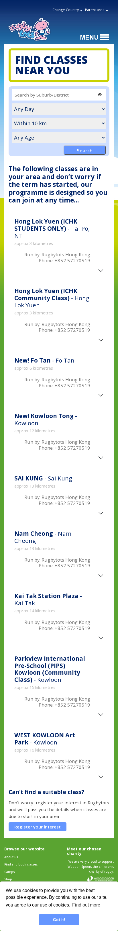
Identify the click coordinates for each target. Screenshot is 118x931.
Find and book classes (21, 864)
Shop (8, 879)
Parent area (95, 9)
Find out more (86, 905)
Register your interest (37, 827)
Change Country (65, 9)
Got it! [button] (59, 919)
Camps (9, 871)
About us (11, 857)
